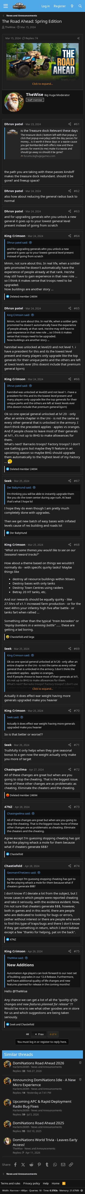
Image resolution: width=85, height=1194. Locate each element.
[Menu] (6, 6)
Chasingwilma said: (18, 813)
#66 (77, 379)
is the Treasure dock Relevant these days (49, 130)
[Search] (80, 6)
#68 (77, 544)
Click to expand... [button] (42, 84)
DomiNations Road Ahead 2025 (38, 1123)
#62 (77, 191)
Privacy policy (31, 1183)
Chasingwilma (15, 769)
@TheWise (20, 991)
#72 (77, 769)
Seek (8, 481)
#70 (77, 710)
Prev (41, 1034)
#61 (77, 124)
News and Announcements (46, 1067)
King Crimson (14, 236)
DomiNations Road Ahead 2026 (38, 1063)
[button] (82, 1190)
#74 (77, 866)
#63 (77, 211)
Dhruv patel (13, 124)
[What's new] (72, 6)
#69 (77, 648)
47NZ (8, 807)
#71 (77, 745)
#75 (77, 951)
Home (55, 1183)
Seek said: (13, 717)
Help (46, 1183)
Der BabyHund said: (19, 487)
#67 (77, 481)
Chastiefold (13, 866)
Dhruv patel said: (17, 242)
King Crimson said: (18, 315)
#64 (77, 236)
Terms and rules (10, 1183)
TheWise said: (15, 958)
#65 (77, 308)
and (22, 637)
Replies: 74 (32, 38)
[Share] (78, 38)
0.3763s (54, 1190)
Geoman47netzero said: (21, 872)
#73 (77, 807)
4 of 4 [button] (53, 1034)
